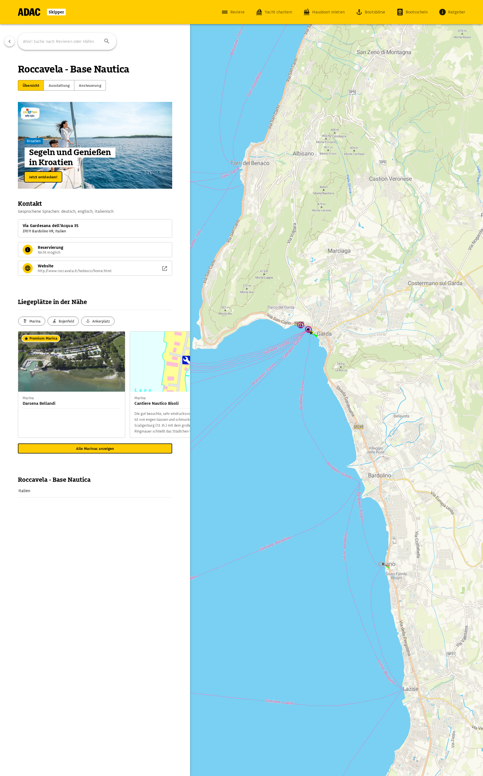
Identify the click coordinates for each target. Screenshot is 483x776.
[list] (95, 491)
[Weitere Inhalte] (179, 384)
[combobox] (67, 41)
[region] (241, 388)
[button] (107, 41)
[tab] (31, 85)
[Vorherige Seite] (9, 41)
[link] (95, 490)
